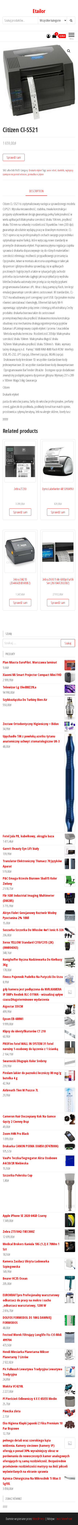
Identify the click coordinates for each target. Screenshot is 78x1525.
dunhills (60, 170)
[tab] (39, 191)
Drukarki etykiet (35, 170)
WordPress (38, 1519)
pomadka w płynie (36, 174)
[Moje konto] (48, 36)
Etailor (39, 11)
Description (36, 191)
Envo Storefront (64, 1519)
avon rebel (51, 170)
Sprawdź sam (14, 157)
